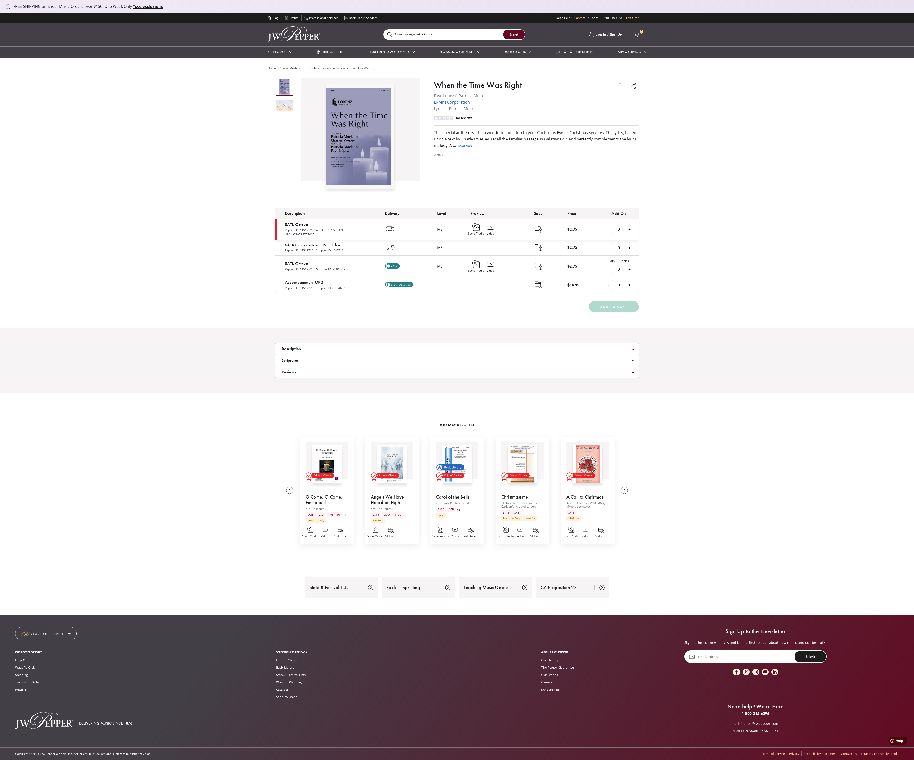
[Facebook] (736, 672)
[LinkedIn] (774, 672)
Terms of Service (773, 753)
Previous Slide (289, 490)
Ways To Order (26, 667)
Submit (810, 657)
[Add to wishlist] (621, 86)
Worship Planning (289, 682)
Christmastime (514, 497)
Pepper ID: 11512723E (300, 269)
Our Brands (549, 675)
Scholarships (550, 689)
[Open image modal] (360, 138)
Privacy (794, 753)
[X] (746, 672)
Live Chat (632, 18)
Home (272, 68)
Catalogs (282, 689)
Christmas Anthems (325, 68)
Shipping (21, 675)
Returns (21, 689)
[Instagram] (755, 672)
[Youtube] (765, 672)
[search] (389, 35)
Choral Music (289, 68)
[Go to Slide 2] (284, 106)
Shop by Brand (287, 697)
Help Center (24, 660)
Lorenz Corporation (452, 102)
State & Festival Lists (291, 675)
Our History (549, 660)
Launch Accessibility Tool (879, 753)
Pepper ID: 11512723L (300, 250)
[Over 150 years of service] (46, 633)
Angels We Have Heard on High (387, 499)
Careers (546, 682)
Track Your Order (27, 682)
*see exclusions (148, 6)
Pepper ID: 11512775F (300, 288)
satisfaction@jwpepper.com (755, 723)
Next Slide (624, 490)
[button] (280, 52)
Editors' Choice (287, 660)
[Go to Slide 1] (284, 87)
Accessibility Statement (820, 753)
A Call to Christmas (584, 497)
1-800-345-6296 (755, 713)
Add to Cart (613, 307)
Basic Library (285, 667)
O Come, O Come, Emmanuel (324, 499)
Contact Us (581, 18)
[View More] (305, 68)
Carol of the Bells (452, 497)
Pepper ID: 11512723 (299, 230)
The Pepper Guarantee (557, 667)
